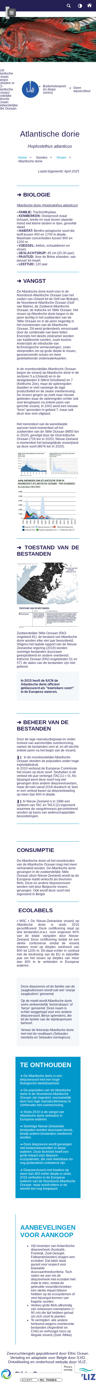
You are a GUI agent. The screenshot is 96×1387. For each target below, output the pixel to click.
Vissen (61, 157)
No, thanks (48, 1380)
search (68, 5)
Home (22, 157)
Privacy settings (68, 1368)
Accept (27, 1380)
